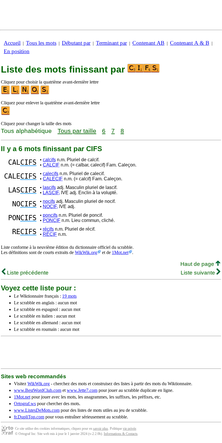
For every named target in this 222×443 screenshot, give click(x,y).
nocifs (49, 201)
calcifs (49, 159)
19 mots (69, 296)
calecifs (50, 173)
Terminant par (111, 43)
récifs (48, 229)
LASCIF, (51, 192)
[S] (45, 92)
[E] (6, 92)
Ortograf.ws (25, 403)
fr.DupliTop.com (29, 416)
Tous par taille (77, 130)
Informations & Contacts (121, 434)
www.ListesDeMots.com (37, 410)
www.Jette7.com (82, 390)
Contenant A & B (189, 43)
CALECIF (53, 178)
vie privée (129, 429)
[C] (6, 113)
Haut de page (198, 264)
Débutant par (76, 43)
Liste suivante (199, 273)
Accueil (12, 43)
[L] (16, 92)
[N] (25, 92)
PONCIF (51, 220)
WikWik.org (86, 252)
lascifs (49, 187)
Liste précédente (27, 273)
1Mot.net (120, 252)
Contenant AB (148, 43)
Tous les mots (41, 43)
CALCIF (51, 164)
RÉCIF (50, 234)
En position (16, 51)
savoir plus (100, 429)
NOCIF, (50, 206)
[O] (35, 92)
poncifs (50, 215)
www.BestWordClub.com (37, 390)
